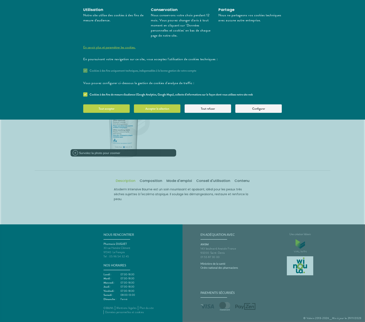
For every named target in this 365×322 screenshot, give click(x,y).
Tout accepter (106, 108)
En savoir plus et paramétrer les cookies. (109, 47)
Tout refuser (208, 108)
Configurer (258, 108)
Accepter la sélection (157, 108)
